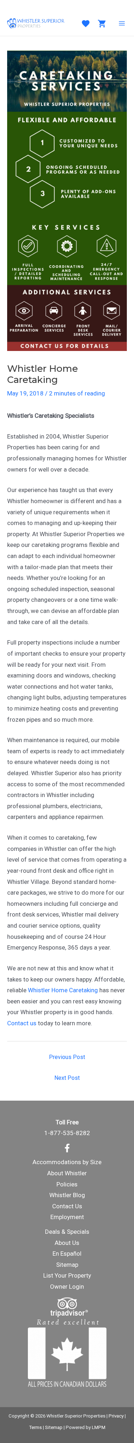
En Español (67, 1253)
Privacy (116, 1416)
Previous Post (67, 1057)
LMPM (98, 1427)
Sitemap (67, 1264)
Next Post (67, 1077)
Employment (67, 1217)
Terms (35, 1427)
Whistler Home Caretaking (63, 990)
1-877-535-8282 (67, 1133)
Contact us (21, 1023)
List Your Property (67, 1275)
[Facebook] (67, 1148)
